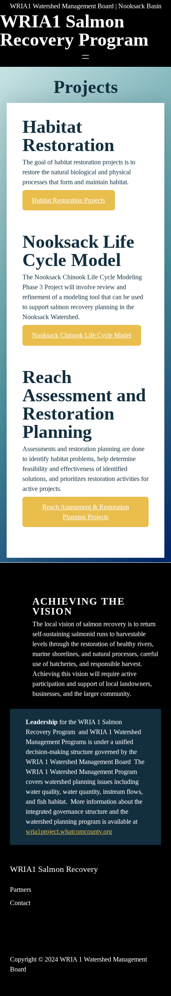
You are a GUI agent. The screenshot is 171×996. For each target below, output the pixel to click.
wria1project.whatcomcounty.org (69, 831)
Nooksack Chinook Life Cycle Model (81, 335)
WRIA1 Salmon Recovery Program (74, 30)
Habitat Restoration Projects (68, 200)
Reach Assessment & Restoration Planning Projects (85, 511)
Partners (20, 889)
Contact (20, 902)
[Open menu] (85, 57)
